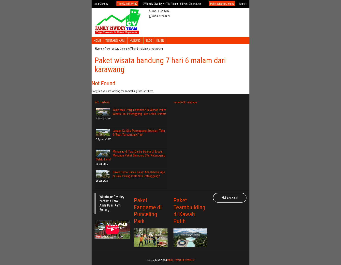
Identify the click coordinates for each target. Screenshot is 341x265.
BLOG (148, 40)
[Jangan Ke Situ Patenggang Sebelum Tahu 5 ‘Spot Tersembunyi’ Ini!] (103, 132)
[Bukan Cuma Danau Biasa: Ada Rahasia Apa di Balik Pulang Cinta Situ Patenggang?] (103, 174)
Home (98, 48)
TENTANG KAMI (115, 40)
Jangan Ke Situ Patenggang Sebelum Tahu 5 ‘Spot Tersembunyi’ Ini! (139, 133)
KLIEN (160, 40)
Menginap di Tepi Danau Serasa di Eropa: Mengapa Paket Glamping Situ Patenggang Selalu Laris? (130, 155)
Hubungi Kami (230, 197)
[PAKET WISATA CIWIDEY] (118, 22)
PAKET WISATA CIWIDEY (180, 260)
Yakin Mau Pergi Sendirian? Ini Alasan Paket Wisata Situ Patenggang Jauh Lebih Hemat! (139, 112)
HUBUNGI (135, 40)
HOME (97, 40)
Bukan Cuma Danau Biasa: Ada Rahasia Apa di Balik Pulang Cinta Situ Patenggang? (139, 174)
